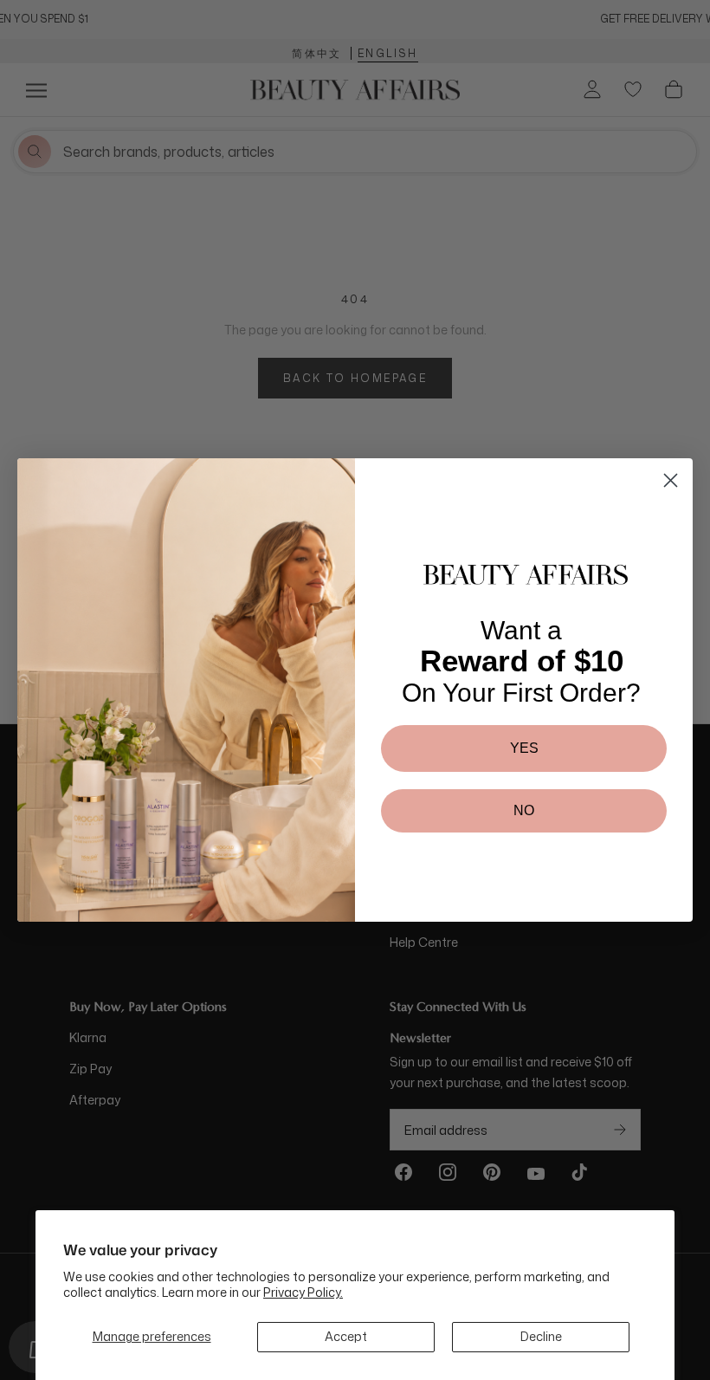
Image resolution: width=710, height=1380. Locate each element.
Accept (346, 1336)
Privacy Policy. (303, 1292)
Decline (541, 1336)
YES (524, 748)
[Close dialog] (670, 480)
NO (523, 810)
